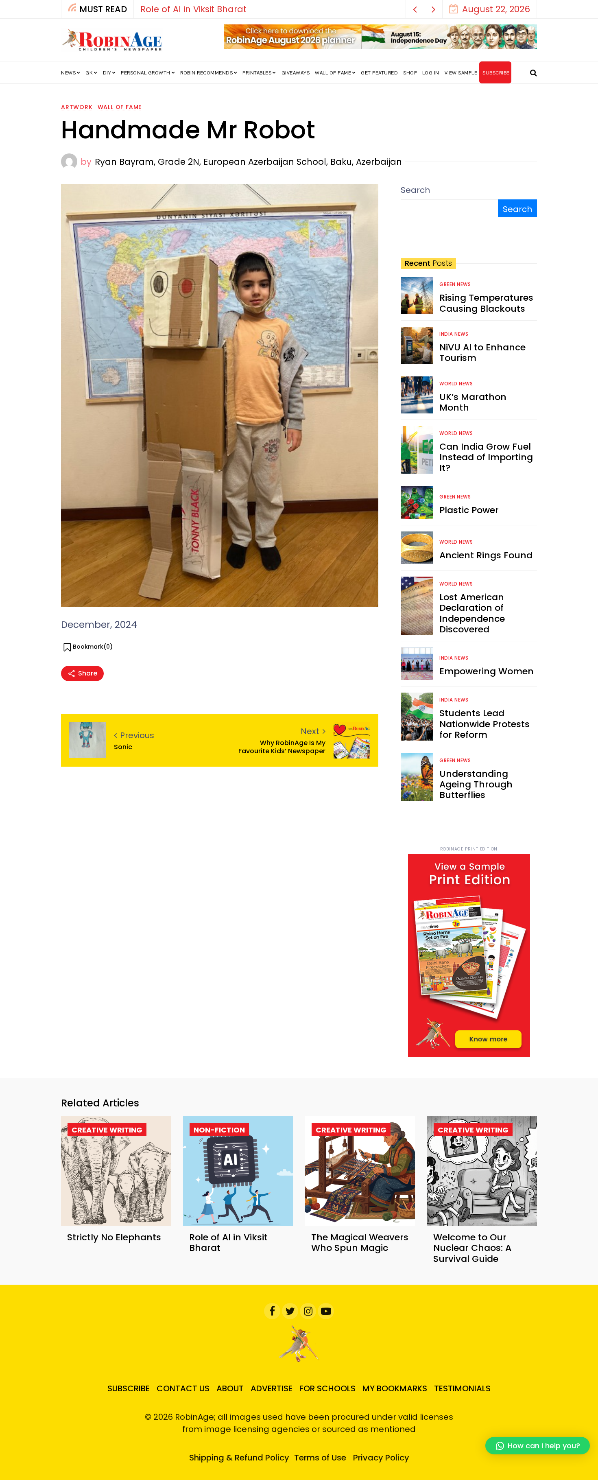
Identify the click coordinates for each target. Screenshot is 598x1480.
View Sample (461, 73)
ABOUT (230, 1388)
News (68, 73)
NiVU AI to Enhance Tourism (482, 352)
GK (89, 73)
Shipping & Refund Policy (239, 1457)
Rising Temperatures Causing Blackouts (486, 303)
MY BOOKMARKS (394, 1388)
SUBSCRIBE (496, 73)
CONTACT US (183, 1388)
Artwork (77, 107)
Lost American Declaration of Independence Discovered (472, 613)
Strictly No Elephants (114, 1237)
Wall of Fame (333, 73)
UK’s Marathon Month (472, 402)
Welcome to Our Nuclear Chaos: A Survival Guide (472, 1248)
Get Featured (379, 73)
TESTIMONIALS (462, 1388)
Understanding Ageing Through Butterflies (476, 784)
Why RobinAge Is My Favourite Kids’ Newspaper (281, 746)
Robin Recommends (206, 73)
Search (415, 190)
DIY (107, 73)
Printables (256, 73)
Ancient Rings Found (486, 555)
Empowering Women (486, 671)
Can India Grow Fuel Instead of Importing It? (486, 457)
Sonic (123, 747)
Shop (410, 73)
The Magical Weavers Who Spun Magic (359, 1242)
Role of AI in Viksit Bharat (193, 9)
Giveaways (296, 73)
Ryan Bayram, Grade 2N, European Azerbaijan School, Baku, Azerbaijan (248, 162)
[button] (415, 9)
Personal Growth (145, 73)
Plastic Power (469, 510)
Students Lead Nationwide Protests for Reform (484, 724)
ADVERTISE (271, 1388)
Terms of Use (320, 1457)
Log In (430, 73)
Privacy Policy (381, 1457)
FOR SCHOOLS (327, 1388)
